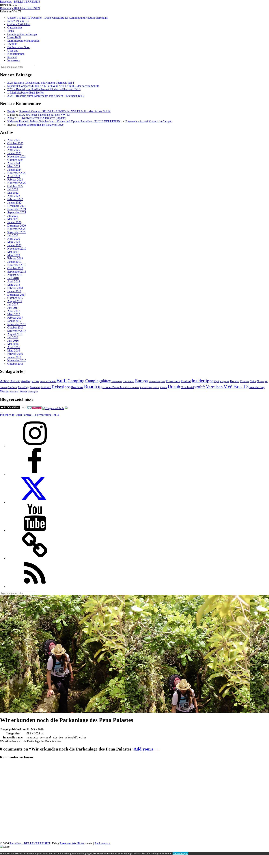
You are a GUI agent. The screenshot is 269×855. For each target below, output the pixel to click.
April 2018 (13, 281)
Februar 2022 (15, 199)
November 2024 (16, 156)
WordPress (78, 843)
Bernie (11, 111)
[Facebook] (34, 474)
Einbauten (128, 381)
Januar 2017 (14, 320)
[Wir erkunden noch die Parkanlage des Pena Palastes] (62, 710)
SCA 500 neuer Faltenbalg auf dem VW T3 (44, 114)
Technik (12, 43)
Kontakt (12, 57)
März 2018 (13, 284)
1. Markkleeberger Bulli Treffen (25, 92)
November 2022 (16, 182)
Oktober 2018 (15, 268)
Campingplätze (98, 380)
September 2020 (16, 232)
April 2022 (13, 195)
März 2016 (13, 350)
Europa (141, 380)
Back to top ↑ (102, 843)
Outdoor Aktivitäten (18, 24)
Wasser (5, 391)
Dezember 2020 (16, 225)
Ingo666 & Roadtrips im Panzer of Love (40, 124)
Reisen (46, 387)
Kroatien (244, 381)
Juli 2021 (12, 215)
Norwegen (262, 381)
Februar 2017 (15, 317)
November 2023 (16, 172)
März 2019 (13, 255)
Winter (23, 391)
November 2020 (16, 228)
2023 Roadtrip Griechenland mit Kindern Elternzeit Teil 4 (40, 82)
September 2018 (16, 271)
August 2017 (14, 301)
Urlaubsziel (187, 387)
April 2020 (13, 238)
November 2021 (16, 209)
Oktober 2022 (15, 186)
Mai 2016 (12, 343)
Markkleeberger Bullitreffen (23, 40)
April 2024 (13, 163)
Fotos (162, 382)
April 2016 (13, 347)
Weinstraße (14, 392)
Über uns (12, 50)
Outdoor (12, 387)
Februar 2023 (15, 179)
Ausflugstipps (30, 381)
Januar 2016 (14, 357)
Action (5, 381)
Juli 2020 (12, 235)
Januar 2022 (14, 202)
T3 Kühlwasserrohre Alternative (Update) (42, 117)
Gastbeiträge (14, 27)
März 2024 (13, 166)
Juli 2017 (12, 304)
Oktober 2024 (15, 159)
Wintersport (33, 392)
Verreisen (214, 386)
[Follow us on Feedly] (34, 586)
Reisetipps (61, 386)
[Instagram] (34, 445)
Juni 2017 (13, 307)
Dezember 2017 (16, 294)
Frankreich (173, 381)
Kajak (216, 381)
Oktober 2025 (15, 143)
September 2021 (16, 212)
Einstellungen (180, 853)
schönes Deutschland (114, 387)
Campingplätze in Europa (22, 34)
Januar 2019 (14, 261)
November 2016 (16, 324)
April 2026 (13, 140)
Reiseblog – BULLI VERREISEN (30, 843)
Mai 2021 (12, 219)
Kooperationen (16, 53)
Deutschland (116, 382)
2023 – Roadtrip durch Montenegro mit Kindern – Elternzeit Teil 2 (45, 95)
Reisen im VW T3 (18, 20)
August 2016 (14, 334)
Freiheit (186, 381)
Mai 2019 (12, 251)
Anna (10, 117)
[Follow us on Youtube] (34, 530)
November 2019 (16, 248)
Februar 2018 (15, 288)
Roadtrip (93, 386)
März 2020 (13, 242)
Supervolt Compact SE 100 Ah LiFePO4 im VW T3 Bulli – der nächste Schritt (53, 86)
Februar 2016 (15, 353)
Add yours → (146, 749)
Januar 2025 (14, 153)
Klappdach (224, 382)
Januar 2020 (14, 245)
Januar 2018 (14, 291)
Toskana (163, 387)
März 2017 (13, 314)
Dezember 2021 (16, 205)
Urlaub (174, 386)
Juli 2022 (12, 189)
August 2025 (14, 146)
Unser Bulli (14, 37)
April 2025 (13, 149)
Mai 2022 (12, 192)
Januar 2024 (14, 169)
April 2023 (13, 176)
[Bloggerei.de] (34, 408)
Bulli (61, 380)
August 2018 (14, 274)
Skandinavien (133, 388)
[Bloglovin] (34, 558)
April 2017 (13, 311)
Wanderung (257, 387)
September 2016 (16, 330)
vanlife (200, 387)
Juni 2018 (13, 278)
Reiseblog (23, 387)
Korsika (234, 381)
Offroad (3, 388)
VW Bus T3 (236, 386)
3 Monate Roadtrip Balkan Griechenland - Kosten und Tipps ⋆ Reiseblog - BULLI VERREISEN (63, 121)
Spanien (143, 387)
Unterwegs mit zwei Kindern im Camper (148, 121)
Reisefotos (35, 387)
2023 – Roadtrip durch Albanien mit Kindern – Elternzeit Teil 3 (44, 89)
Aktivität (15, 381)
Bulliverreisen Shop (18, 47)
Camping (76, 380)
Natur (253, 381)
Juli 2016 (12, 337)
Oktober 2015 (15, 363)
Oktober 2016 (15, 327)
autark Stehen (48, 381)
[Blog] (53, 408)
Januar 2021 (14, 222)
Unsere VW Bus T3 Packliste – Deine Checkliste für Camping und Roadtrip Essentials (57, 17)
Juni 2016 (13, 340)
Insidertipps (203, 380)
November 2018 (16, 265)
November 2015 (16, 360)
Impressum (13, 60)
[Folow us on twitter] (34, 502)
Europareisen (154, 382)
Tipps (10, 30)
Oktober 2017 (15, 297)
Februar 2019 (15, 258)
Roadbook (77, 387)
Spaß (149, 387)
